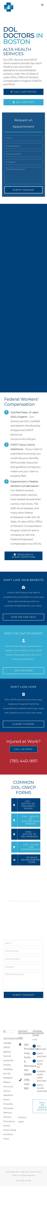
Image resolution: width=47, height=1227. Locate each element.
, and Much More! (9, 1134)
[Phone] (7, 1149)
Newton (7, 1117)
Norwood (8, 1086)
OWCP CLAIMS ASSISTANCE (40, 1088)
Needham (8, 1095)
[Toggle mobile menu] (42, 5)
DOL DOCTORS (40, 1047)
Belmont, (7, 1112)
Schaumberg (9, 1130)
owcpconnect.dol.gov (23, 439)
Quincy (6, 1091)
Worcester (8, 1108)
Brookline (8, 1104)
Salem (6, 1099)
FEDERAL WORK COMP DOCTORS (40, 1076)
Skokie (6, 1126)
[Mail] (4, 1149)
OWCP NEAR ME (40, 1064)
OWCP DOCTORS (40, 1055)
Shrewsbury (9, 1121)
